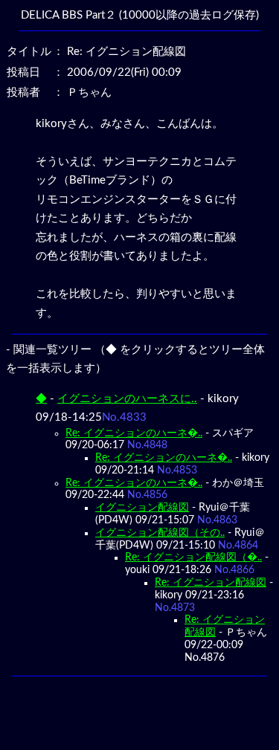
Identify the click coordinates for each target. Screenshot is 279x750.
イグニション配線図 (142, 507)
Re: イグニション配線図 (210, 583)
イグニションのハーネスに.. (127, 398)
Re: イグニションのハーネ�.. (133, 433)
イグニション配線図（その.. (160, 533)
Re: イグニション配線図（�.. (193, 557)
